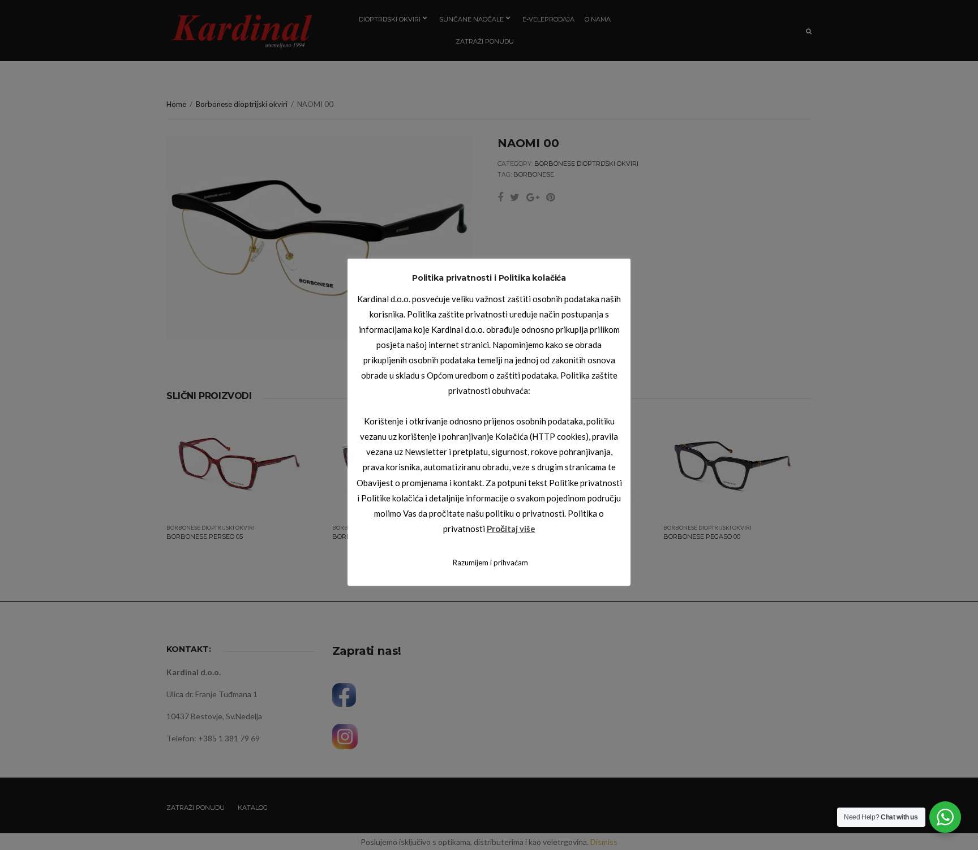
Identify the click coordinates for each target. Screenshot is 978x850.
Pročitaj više (511, 528)
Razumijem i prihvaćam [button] (490, 562)
